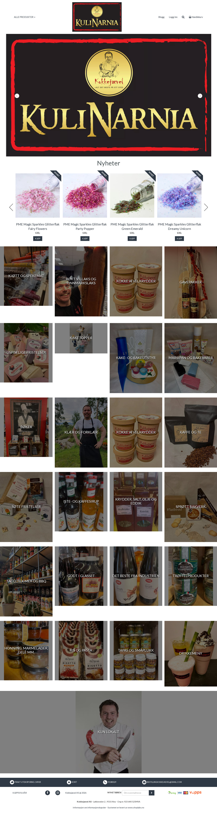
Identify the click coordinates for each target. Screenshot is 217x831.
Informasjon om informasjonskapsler (89, 829)
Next (206, 229)
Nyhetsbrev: (114, 814)
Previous (11, 229)
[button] (16, 106)
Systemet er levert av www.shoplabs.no (126, 829)
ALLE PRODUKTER (24, 17)
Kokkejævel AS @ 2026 (75, 814)
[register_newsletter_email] (151, 814)
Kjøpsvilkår (20, 814)
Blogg (161, 17)
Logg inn (173, 17)
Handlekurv (197, 17)
